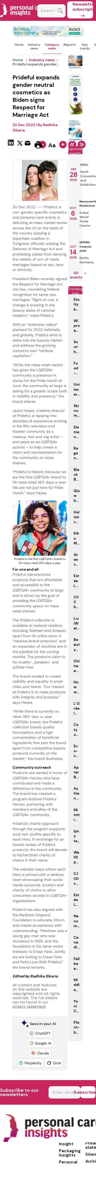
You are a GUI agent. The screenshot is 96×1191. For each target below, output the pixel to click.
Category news (52, 46)
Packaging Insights (70, 1153)
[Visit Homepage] (23, 19)
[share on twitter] (20, 144)
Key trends (85, 46)
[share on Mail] (28, 144)
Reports (69, 45)
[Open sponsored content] (48, 35)
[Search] (60, 11)
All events (76, 275)
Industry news (34, 46)
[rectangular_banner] (75, 139)
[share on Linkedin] (11, 144)
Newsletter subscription (83, 7)
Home (19, 45)
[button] (40, 1033)
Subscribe (88, 1092)
